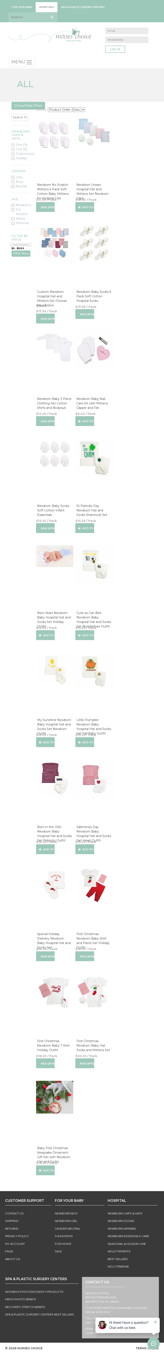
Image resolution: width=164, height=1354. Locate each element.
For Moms (63, 1243)
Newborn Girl (66, 1221)
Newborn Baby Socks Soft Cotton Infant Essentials (53, 510)
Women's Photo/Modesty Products (34, 1291)
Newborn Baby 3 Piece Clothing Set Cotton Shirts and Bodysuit (54, 403)
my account (15, 1243)
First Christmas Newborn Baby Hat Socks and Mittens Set (93, 1045)
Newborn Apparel (122, 1228)
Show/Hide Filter (28, 106)
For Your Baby (22, 7)
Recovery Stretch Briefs (25, 1307)
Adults (20, 218)
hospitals (46, 7)
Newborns (23, 205)
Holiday (21, 158)
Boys (19, 182)
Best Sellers (118, 1259)
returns (11, 1228)
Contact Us (14, 1213)
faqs (9, 1251)
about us (12, 1259)
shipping (12, 1221)
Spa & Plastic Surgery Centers (83, 7)
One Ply (22, 145)
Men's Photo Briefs (20, 1299)
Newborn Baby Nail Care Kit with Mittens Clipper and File (92, 403)
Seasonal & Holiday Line (127, 1243)
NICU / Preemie (118, 1266)
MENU (18, 61)
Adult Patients (119, 1251)
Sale (58, 1251)
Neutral (21, 186)
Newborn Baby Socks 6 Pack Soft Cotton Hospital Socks (93, 296)
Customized (25, 154)
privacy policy (17, 1236)
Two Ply (22, 149)
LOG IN (115, 49)
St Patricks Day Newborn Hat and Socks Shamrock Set (91, 510)
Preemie (22, 223)
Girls (19, 177)
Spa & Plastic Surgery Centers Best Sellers (39, 1314)
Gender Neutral (67, 1228)
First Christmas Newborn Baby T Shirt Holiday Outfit (53, 1045)
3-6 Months (21, 212)
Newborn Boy (66, 1213)
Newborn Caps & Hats (125, 1213)
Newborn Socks (121, 1221)
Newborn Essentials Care (128, 1236)
